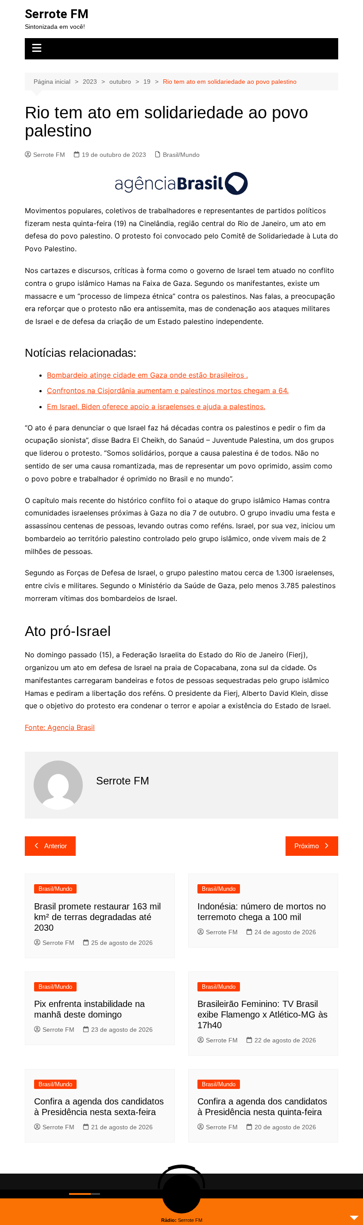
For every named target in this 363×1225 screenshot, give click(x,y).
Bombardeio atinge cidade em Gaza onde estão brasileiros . (147, 375)
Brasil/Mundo (181, 154)
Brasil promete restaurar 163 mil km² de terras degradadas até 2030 (97, 916)
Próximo (306, 846)
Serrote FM (57, 14)
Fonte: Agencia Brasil (60, 727)
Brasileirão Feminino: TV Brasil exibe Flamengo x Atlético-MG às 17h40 (262, 1014)
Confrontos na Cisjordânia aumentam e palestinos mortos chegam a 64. (168, 390)
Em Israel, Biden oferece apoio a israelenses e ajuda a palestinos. (156, 406)
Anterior (55, 846)
